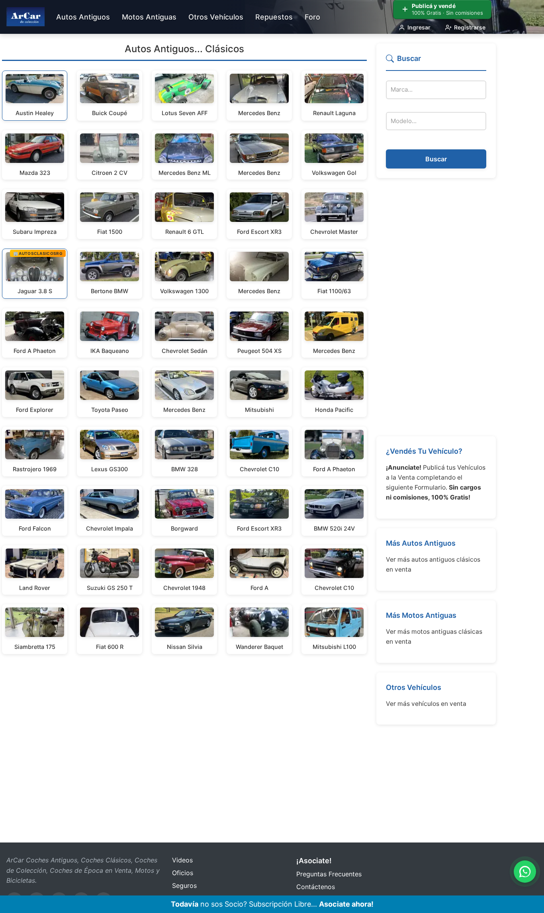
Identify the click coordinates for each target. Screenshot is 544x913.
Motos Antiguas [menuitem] (149, 17)
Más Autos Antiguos (421, 543)
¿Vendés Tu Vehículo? (424, 451)
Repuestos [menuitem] (274, 17)
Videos (182, 860)
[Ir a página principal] (25, 17)
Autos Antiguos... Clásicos (184, 49)
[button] (436, 62)
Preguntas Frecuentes (329, 874)
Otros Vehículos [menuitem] (215, 17)
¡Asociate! (314, 860)
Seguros (184, 885)
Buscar (436, 159)
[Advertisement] (436, 307)
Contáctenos (315, 887)
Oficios (182, 873)
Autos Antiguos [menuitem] (83, 17)
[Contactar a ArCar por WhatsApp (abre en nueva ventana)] (525, 871)
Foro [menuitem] (312, 17)
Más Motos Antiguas (421, 615)
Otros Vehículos (413, 687)
